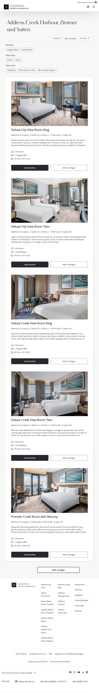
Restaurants (80, 584)
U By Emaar (79, 605)
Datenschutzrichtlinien (38, 661)
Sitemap (78, 610)
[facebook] (70, 672)
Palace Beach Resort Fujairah (47, 603)
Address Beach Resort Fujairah (47, 611)
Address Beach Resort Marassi (47, 639)
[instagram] (74, 672)
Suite (18, 60)
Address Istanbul (61, 603)
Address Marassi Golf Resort (46, 629)
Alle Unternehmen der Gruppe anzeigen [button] (17, 672)
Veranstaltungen (81, 600)
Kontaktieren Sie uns (37, 653)
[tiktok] (83, 672)
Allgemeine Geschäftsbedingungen (69, 653)
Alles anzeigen (70, 38)
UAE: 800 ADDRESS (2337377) (53, 681)
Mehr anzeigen (69, 167)
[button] (84, 38)
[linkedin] (87, 672)
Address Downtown (62, 611)
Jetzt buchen (30, 167)
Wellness (78, 589)
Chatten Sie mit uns (26, 681)
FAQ (50, 653)
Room (9, 60)
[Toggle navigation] (94, 6)
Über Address (21, 653)
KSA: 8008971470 (80, 681)
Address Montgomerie (63, 594)
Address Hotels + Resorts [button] (86, 2)
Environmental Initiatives (60, 661)
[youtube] (79, 672)
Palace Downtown (45, 594)
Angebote (79, 595)
